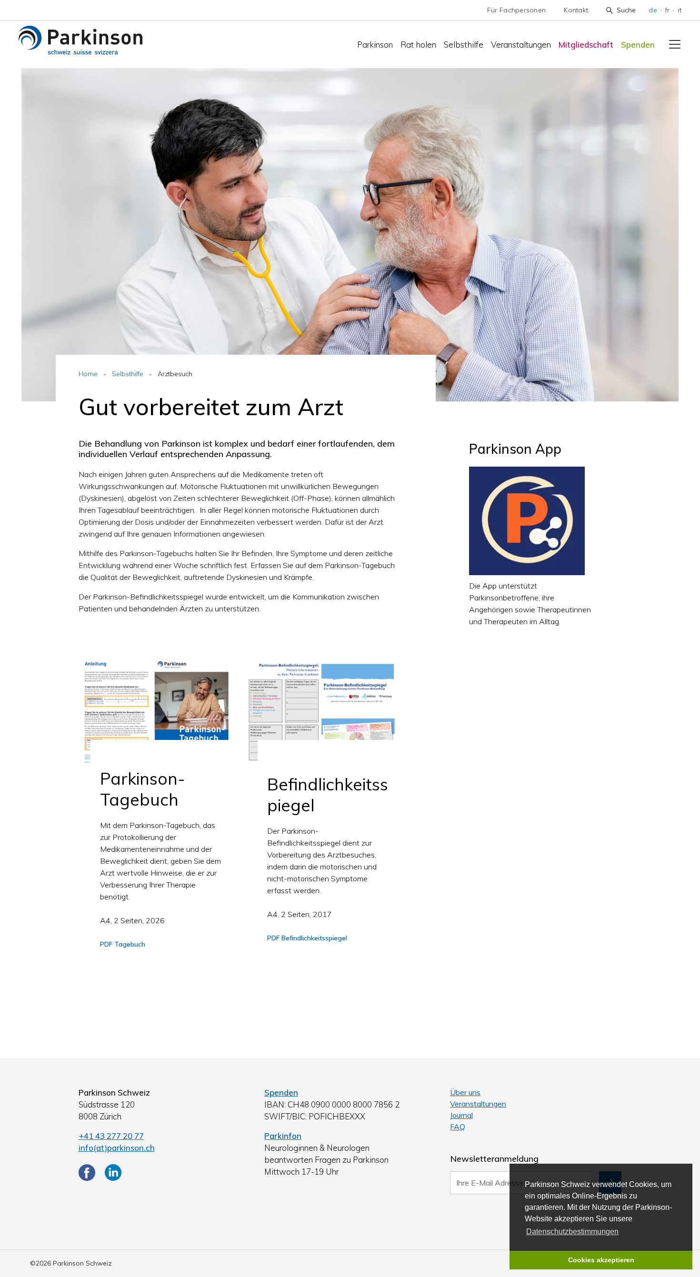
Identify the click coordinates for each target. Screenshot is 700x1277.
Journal (461, 1115)
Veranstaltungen (521, 45)
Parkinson (375, 45)
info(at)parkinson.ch (117, 1148)
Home (88, 373)
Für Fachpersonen (516, 10)
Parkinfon (282, 1136)
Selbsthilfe (463, 45)
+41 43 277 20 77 (111, 1136)
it (679, 10)
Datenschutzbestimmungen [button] (572, 1231)
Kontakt (576, 10)
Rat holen (418, 45)
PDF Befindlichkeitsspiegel (307, 938)
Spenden (638, 45)
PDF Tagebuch (122, 944)
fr (667, 10)
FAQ (457, 1126)
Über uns (465, 1092)
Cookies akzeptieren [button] (601, 1260)
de (653, 10)
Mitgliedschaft (586, 45)
